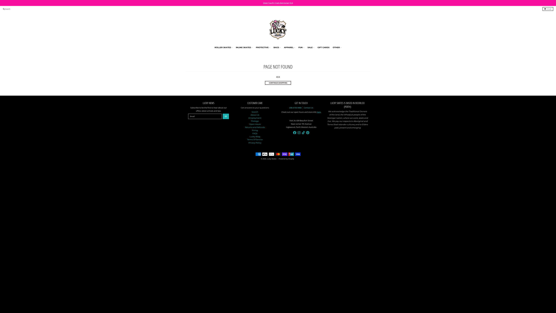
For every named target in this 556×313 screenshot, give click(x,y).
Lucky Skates (271, 159)
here (319, 112)
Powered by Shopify (286, 159)
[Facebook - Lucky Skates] (294, 132)
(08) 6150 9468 (295, 107)
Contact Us (308, 107)
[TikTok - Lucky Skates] (303, 132)
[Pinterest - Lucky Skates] (307, 132)
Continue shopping (278, 83)
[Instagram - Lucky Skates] (299, 132)
